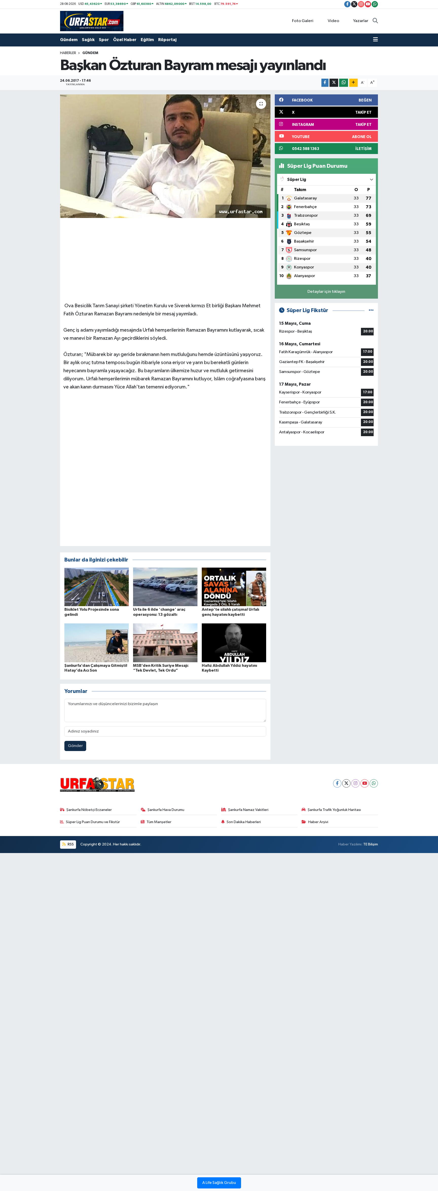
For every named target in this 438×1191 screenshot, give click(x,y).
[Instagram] (355, 783)
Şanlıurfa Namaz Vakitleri (248, 810)
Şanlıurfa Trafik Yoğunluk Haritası (334, 810)
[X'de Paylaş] (334, 83)
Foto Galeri (302, 21)
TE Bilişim (370, 844)
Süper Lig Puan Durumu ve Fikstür (93, 822)
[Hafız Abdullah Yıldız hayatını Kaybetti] (234, 643)
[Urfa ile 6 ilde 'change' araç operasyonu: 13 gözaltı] (165, 587)
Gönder (75, 746)
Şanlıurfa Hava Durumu (166, 810)
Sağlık (88, 40)
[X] (346, 783)
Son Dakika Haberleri (244, 822)
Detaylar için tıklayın (326, 292)
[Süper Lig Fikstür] (371, 310)
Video (333, 21)
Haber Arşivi (318, 822)
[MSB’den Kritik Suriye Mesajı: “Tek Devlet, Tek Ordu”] (165, 643)
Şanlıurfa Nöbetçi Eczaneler (89, 810)
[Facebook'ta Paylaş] (324, 83)
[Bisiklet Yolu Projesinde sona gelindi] (96, 587)
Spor (104, 40)
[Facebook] (337, 783)
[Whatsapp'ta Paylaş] (343, 83)
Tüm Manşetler (159, 822)
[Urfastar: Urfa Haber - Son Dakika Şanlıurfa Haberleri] (91, 21)
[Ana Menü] (375, 40)
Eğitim (147, 40)
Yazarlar (360, 21)
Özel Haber (124, 40)
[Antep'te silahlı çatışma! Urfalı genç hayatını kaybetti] (234, 587)
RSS (70, 844)
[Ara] (375, 21)
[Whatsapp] (374, 783)
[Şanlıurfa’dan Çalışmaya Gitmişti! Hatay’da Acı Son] (96, 643)
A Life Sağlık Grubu (219, 1183)
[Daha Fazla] (353, 83)
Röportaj (167, 40)
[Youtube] (364, 783)
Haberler (68, 53)
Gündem (69, 40)
